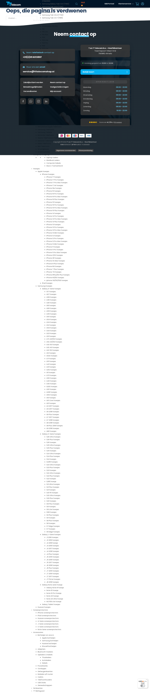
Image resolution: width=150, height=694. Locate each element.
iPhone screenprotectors (48, 613)
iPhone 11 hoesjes (53, 247)
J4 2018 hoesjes (52, 551)
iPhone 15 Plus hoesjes (55, 210)
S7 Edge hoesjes (53, 526)
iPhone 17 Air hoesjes (54, 185)
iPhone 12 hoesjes (53, 236)
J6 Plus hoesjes (52, 568)
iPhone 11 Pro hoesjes (54, 249)
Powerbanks (43, 666)
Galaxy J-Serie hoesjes (51, 534)
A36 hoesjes (51, 300)
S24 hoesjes (51, 459)
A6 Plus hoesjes (52, 414)
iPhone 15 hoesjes (53, 202)
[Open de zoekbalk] (76, 4)
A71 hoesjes (51, 358)
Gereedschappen (45, 685)
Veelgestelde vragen (59, 87)
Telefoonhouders (45, 680)
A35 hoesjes (51, 314)
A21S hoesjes (51, 370)
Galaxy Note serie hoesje (52, 585)
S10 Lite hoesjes (52, 509)
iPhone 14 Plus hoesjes (55, 221)
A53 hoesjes (51, 328)
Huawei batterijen (49, 643)
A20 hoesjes (51, 389)
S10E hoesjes (51, 512)
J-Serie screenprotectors (48, 624)
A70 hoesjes (51, 375)
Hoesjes (36, 168)
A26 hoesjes (51, 303)
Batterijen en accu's (46, 635)
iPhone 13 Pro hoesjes (55, 227)
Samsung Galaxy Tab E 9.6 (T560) (55, 4)
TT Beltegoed (38, 691)
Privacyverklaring (85, 150)
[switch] (143, 685)
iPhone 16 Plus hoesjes (55, 199)
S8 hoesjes (50, 523)
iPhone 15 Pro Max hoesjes (57, 208)
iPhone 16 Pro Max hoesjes (56, 196)
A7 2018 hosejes (52, 420)
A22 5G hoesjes (52, 350)
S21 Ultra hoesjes (53, 484)
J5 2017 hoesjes (52, 562)
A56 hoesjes (51, 297)
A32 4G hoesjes (52, 347)
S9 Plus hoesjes (52, 515)
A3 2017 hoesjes (52, 406)
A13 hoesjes (51, 336)
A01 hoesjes (51, 403)
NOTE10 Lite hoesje (53, 601)
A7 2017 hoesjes (52, 417)
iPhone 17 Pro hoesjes (55, 180)
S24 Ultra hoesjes (53, 453)
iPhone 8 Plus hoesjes (55, 263)
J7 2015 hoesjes (52, 571)
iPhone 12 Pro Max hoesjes (56, 241)
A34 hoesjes (51, 322)
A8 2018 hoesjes (52, 423)
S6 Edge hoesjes (53, 532)
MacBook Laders (53, 160)
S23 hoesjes (51, 470)
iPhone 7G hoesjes (53, 272)
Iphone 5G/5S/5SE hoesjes (57, 280)
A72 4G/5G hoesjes (54, 339)
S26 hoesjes (51, 442)
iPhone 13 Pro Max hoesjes (56, 230)
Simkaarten (38, 688)
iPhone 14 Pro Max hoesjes (57, 219)
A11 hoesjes (50, 372)
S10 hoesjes (51, 506)
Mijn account (55, 91)
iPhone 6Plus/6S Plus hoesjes (58, 275)
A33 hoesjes (51, 330)
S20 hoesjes (51, 501)
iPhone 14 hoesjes (53, 213)
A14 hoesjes (51, 325)
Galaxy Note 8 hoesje (55, 587)
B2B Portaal (109, 4)
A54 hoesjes (51, 319)
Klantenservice (124, 4)
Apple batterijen (48, 638)
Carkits (40, 677)
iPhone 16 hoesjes (53, 191)
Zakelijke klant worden (33, 82)
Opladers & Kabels (45, 654)
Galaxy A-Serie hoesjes (51, 289)
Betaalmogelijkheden (32, 87)
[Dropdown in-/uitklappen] (132, 3)
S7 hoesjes (50, 529)
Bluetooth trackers (45, 652)
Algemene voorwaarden (65, 150)
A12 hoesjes (51, 353)
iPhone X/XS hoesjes (54, 255)
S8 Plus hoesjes (52, 520)
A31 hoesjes (51, 367)
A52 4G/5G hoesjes (54, 342)
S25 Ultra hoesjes (53, 445)
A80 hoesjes (51, 431)
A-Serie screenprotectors (48, 621)
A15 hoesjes (51, 316)
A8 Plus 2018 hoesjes (54, 425)
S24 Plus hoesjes (53, 456)
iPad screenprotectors (47, 615)
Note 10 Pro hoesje (53, 593)
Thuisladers (46, 657)
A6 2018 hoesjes (52, 411)
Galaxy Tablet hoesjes (51, 604)
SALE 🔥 (83, 3)
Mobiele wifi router (45, 674)
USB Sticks (42, 682)
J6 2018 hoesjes (52, 565)
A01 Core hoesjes (53, 400)
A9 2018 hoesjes (52, 428)
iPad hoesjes (47, 283)
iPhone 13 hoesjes (53, 224)
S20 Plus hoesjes (53, 498)
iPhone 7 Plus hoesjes (55, 269)
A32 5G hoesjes (52, 344)
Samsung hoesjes (45, 286)
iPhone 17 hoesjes (53, 177)
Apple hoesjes (43, 171)
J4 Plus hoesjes (52, 554)
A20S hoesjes (51, 386)
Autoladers (46, 660)
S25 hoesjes (51, 451)
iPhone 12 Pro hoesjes (55, 238)
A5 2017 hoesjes (52, 409)
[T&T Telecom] (13, 3)
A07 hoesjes (51, 294)
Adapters (41, 649)
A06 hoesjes (51, 308)
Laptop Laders (52, 157)
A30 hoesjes (51, 383)
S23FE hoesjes (52, 462)
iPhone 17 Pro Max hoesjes (56, 182)
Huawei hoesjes (44, 607)
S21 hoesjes (51, 490)
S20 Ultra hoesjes (53, 495)
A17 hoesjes (51, 291)
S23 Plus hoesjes (53, 467)
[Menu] (146, 680)
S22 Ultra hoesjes (53, 473)
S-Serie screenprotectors (48, 627)
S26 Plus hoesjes (53, 439)
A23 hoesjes (51, 333)
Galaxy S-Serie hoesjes (51, 434)
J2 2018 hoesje (52, 543)
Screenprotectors (40, 610)
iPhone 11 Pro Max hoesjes (56, 252)
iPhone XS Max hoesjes (55, 261)
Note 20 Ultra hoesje (54, 599)
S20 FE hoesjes (52, 492)
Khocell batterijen (49, 646)
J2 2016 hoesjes (52, 540)
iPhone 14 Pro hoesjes (55, 216)
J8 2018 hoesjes (52, 582)
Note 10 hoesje (52, 590)
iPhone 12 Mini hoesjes (55, 244)
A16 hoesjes (51, 305)
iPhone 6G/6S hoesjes (55, 277)
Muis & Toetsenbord (54, 166)
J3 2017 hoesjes (52, 548)
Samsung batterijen (50, 640)
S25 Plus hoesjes (53, 448)
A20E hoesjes (51, 392)
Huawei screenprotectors (48, 618)
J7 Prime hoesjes (53, 579)
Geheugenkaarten (45, 671)
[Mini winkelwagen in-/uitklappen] (137, 3)
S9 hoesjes (50, 518)
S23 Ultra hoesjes (53, 465)
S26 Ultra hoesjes (53, 437)
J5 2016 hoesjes (52, 560)
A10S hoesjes (51, 395)
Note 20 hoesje (52, 596)
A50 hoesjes (51, 378)
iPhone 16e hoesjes (54, 188)
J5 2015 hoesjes (52, 557)
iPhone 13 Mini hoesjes (55, 233)
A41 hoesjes (51, 364)
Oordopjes (42, 668)
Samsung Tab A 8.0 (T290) (52, 6)
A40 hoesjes (51, 381)
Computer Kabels (53, 163)
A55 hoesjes (51, 311)
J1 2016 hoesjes (52, 537)
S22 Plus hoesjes (53, 476)
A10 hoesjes (51, 398)
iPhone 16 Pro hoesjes (55, 194)
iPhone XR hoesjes (53, 258)
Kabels (44, 663)
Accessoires (38, 632)
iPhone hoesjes (48, 174)
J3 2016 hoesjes (52, 545)
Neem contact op (57, 82)
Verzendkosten (30, 91)
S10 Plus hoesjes (52, 504)
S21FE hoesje (51, 481)
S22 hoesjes (51, 478)
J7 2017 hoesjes (52, 576)
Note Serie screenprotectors (49, 629)
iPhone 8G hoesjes (53, 266)
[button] (105, 72)
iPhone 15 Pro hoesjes (55, 205)
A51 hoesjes (51, 361)
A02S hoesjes (51, 356)
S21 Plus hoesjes (52, 487)
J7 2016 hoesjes (52, 573)
